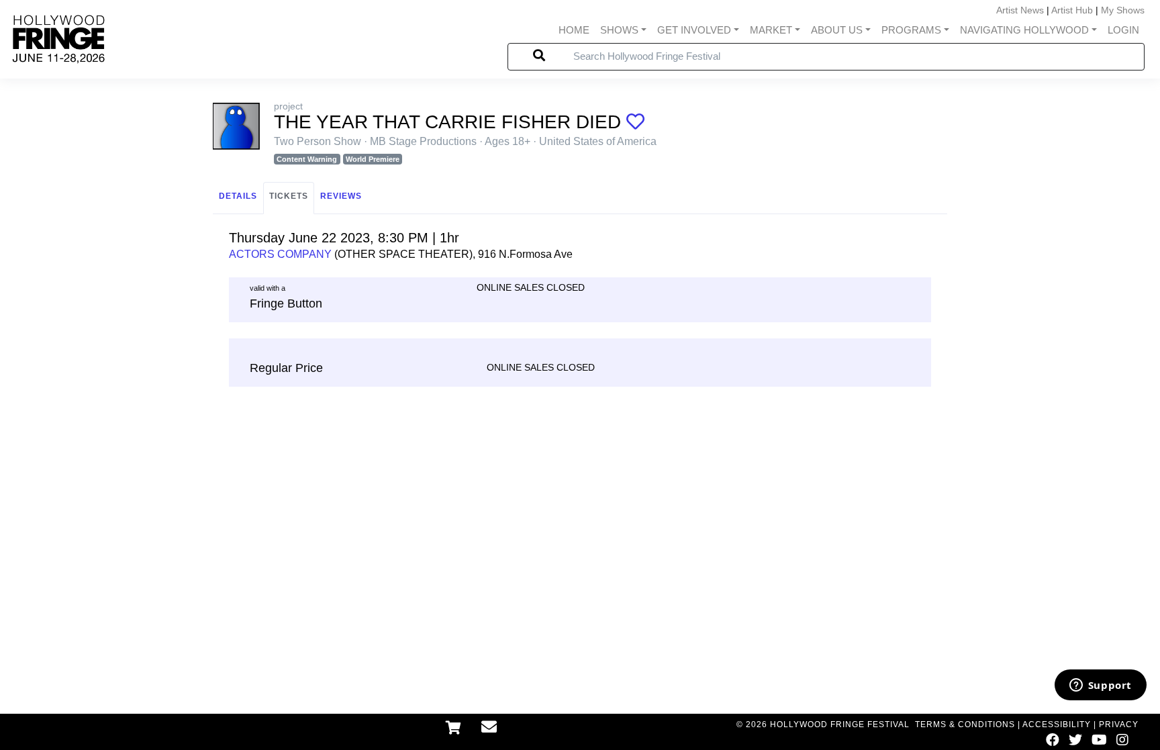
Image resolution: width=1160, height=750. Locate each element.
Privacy (1119, 724)
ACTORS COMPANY (280, 254)
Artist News (1020, 10)
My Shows (1123, 10)
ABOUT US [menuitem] (837, 30)
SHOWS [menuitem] (619, 30)
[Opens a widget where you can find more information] (1100, 686)
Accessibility (1056, 724)
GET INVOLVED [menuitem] (694, 30)
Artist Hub (1072, 10)
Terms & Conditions (965, 724)
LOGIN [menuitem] (1123, 30)
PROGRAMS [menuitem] (911, 30)
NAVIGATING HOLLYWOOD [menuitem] (1024, 30)
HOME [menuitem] (574, 30)
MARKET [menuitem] (771, 30)
